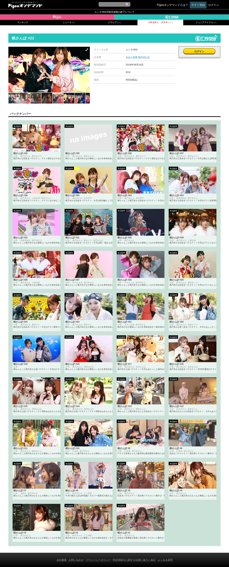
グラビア (114, 22)
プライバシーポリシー (98, 559)
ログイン (199, 51)
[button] (87, 49)
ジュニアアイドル (206, 22)
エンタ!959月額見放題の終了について (114, 12)
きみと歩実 (131, 57)
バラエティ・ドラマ (160, 22)
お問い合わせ (76, 559)
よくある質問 (165, 559)
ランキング (22, 22)
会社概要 (61, 559)
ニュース (69, 22)
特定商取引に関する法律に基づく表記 (134, 559)
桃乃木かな (144, 57)
